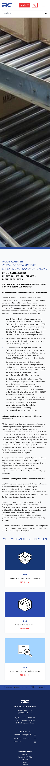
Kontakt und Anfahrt (25, 757)
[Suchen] (46, 13)
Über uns (25, 755)
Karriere (25, 760)
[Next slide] (44, 687)
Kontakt (24, 5)
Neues (25, 762)
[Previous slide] (4, 687)
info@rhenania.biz (27, 723)
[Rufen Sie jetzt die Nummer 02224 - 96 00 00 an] (35, 5)
